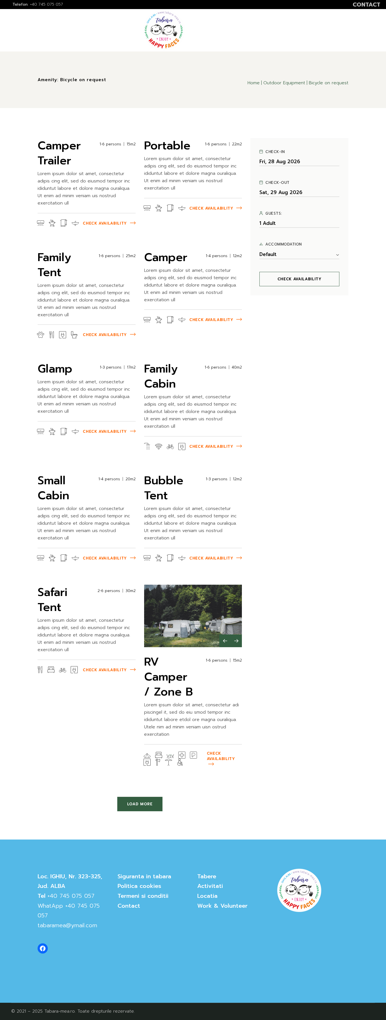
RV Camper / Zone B (168, 676)
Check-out (277, 182)
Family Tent (54, 265)
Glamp (55, 368)
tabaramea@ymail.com (67, 925)
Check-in (275, 151)
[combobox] (299, 254)
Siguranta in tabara (144, 876)
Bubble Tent (163, 488)
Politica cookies (139, 886)
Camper (165, 257)
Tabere (206, 876)
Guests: (273, 213)
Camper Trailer (59, 153)
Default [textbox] (268, 254)
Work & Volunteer (222, 905)
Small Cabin (53, 488)
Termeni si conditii (143, 896)
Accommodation (283, 244)
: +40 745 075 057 (37, 4)
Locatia (207, 896)
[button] (225, 640)
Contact (129, 905)
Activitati (210, 886)
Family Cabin (161, 376)
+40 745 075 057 (70, 896)
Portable (167, 145)
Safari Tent (53, 600)
